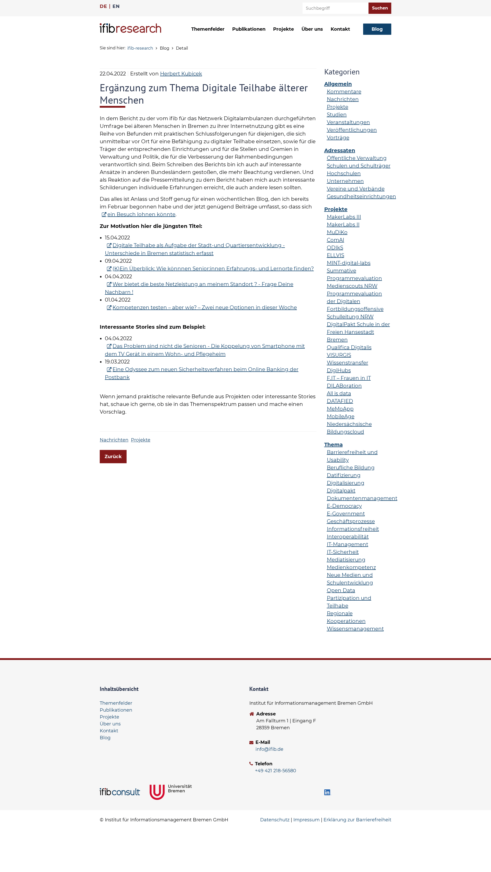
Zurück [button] (113, 456)
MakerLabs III (344, 217)
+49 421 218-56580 (275, 771)
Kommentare (344, 92)
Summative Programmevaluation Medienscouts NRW (354, 278)
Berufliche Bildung (351, 468)
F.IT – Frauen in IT (349, 378)
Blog (105, 738)
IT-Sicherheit (343, 552)
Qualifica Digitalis (349, 347)
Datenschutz (274, 820)
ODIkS (335, 248)
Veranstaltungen (348, 122)
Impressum (306, 820)
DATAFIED (340, 401)
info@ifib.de (269, 749)
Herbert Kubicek (181, 74)
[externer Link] (121, 791)
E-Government (346, 514)
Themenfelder (116, 703)
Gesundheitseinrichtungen (361, 196)
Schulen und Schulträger (358, 166)
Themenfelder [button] (208, 29)
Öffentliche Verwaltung (357, 158)
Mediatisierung (346, 560)
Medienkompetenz (351, 567)
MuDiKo (337, 232)
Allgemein (338, 84)
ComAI (335, 240)
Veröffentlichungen (352, 130)
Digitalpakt (341, 491)
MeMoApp (340, 409)
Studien (337, 115)
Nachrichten (114, 440)
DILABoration (344, 386)
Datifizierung (344, 475)
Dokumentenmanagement (362, 498)
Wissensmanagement (355, 629)
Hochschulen (344, 173)
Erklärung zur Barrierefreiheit (357, 820)
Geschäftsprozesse (351, 521)
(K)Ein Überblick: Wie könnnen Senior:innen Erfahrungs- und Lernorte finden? (213, 269)
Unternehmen (345, 181)
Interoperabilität (348, 537)
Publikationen (248, 29)
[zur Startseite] (130, 28)
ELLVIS (335, 255)
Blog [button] (377, 29)
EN (116, 6)
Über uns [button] (312, 29)
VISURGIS (339, 355)
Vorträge (338, 138)
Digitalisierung (345, 483)
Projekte (283, 29)
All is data (339, 393)
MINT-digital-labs (349, 263)
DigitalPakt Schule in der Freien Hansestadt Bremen (358, 332)
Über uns (110, 724)
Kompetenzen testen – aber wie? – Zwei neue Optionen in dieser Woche (205, 307)
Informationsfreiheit (353, 529)
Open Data (341, 590)
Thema (333, 444)
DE (103, 6)
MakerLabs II (343, 225)
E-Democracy (344, 506)
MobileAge (340, 416)
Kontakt (340, 29)
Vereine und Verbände (356, 189)
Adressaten (339, 150)
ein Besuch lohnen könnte (141, 214)
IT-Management (347, 544)
